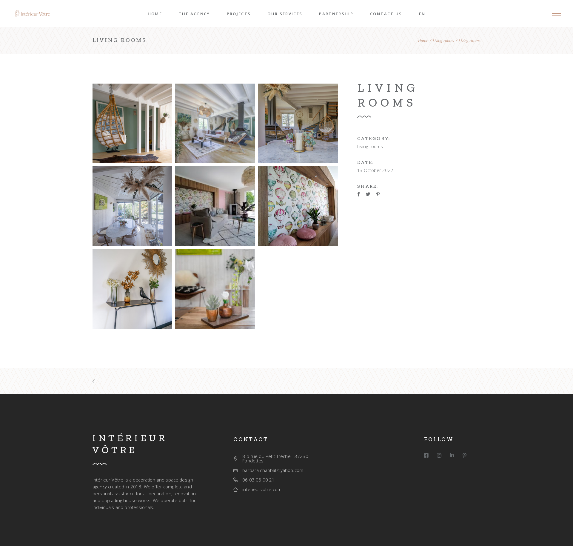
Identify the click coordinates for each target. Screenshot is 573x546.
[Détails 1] (215, 289)
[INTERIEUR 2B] (215, 123)
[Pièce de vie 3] (215, 206)
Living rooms (370, 146)
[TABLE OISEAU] (132, 289)
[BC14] (132, 123)
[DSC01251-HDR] (132, 206)
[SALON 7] (297, 123)
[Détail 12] (297, 206)
